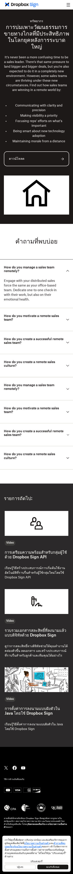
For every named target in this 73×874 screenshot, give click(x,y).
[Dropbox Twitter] (6, 768)
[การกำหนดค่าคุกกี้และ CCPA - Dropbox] (36, 854)
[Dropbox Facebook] (14, 768)
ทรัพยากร (36, 21)
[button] (68, 4)
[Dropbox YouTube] (23, 768)
